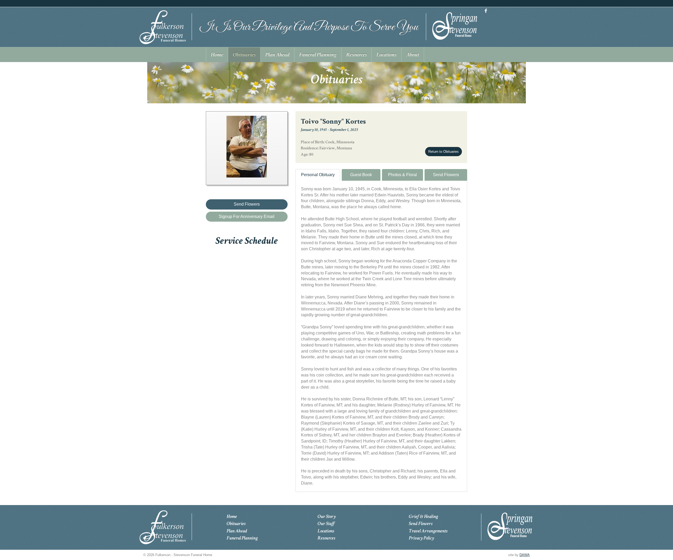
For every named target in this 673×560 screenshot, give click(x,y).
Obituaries (236, 523)
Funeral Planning (242, 538)
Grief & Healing (423, 516)
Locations (326, 531)
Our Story (327, 516)
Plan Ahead (237, 531)
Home (232, 516)
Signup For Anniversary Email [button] (246, 216)
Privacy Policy (421, 538)
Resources (326, 538)
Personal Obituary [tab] (318, 174)
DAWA (524, 555)
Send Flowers (446, 174)
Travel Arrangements (428, 531)
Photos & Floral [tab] (402, 174)
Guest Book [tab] (361, 174)
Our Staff (326, 523)
